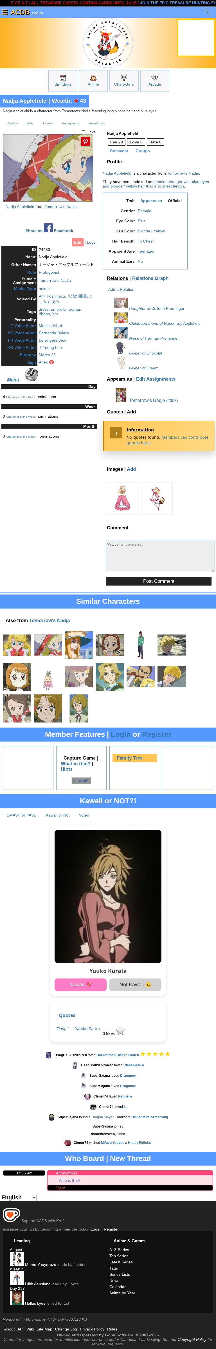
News (114, 1280)
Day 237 (17, 1288)
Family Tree (130, 758)
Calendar (117, 1286)
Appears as (151, 200)
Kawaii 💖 (80, 984)
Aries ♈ (46, 362)
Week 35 (18, 1269)
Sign (31, 362)
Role (31, 272)
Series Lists (119, 1274)
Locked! (81, 780)
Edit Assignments (156, 379)
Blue (142, 221)
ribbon (44, 314)
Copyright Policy (192, 1339)
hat (55, 314)
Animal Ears (97, 123)
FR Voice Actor (22, 340)
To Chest (146, 241)
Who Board (84, 1158)
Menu (13, 380)
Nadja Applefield (25, 101)
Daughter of (139, 308)
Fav (116, 142)
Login (121, 734)
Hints (67, 769)
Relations (117, 278)
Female (48, 123)
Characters (124, 84)
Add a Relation (121, 289)
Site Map (44, 1329)
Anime (93, 84)
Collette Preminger (167, 308)
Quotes (115, 412)
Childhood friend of (146, 323)
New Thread (130, 1158)
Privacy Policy (92, 1329)
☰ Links (89, 132)
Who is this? (69, 1180)
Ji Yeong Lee (50, 347)
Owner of (137, 353)
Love (136, 142)
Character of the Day (19, 397)
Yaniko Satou (87, 1028)
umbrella (58, 309)
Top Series (118, 1256)
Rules (112, 1329)
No (140, 261)
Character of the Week (20, 416)
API (20, 1329)
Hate (155, 142)
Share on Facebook (49, 231)
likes (109, 1033)
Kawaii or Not (57, 815)
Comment (119, 150)
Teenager (146, 251)
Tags (113, 1268)
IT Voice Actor (23, 325)
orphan (75, 309)
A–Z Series (119, 1249)
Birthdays (63, 84)
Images (115, 469)
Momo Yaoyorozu (40, 1264)
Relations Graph (150, 278)
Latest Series (121, 1262)
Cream (153, 368)
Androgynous (71, 123)
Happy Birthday (140, 1143)
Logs (91, 242)
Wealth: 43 (69, 101)
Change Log (66, 1329)
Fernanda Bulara (54, 333)
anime (44, 288)
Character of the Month (21, 436)
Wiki (30, 1329)
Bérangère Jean (53, 340)
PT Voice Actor (22, 333)
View (60, 1188)
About (9, 1329)
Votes (84, 815)
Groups (143, 150)
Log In (37, 13)
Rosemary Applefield (182, 323)
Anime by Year (122, 1293)
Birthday (28, 355)
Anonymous (66, 1173)
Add (131, 412)
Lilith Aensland (37, 1284)
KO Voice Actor (21, 347)
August (16, 1249)
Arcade (154, 84)
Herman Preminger (162, 338)
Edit (78, 242)
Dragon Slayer (102, 1117)
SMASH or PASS (21, 815)
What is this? (75, 763)
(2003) (172, 400)
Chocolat (154, 353)
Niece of (136, 338)
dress (44, 309)
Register (156, 734)
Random (12, 123)
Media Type (25, 288)
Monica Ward (50, 325)
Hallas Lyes (34, 1303)
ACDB (20, 12)
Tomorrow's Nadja (61, 206)
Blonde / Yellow (151, 231)
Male (30, 123)
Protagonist (49, 272)
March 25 (47, 355)
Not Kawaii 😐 (135, 984)
